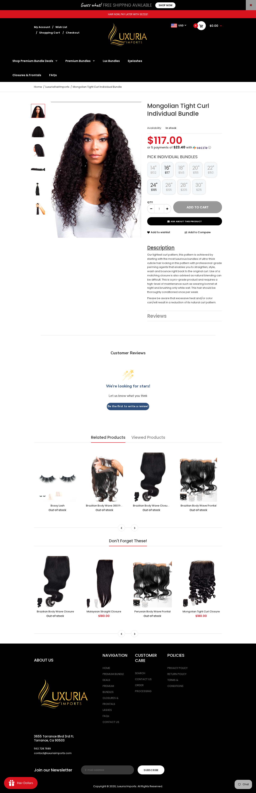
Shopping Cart (49, 33)
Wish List (61, 27)
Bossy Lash (58, 505)
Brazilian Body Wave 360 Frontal (106, 505)
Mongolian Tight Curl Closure (201, 611)
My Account (42, 27)
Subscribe (151, 770)
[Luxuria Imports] (128, 48)
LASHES (107, 710)
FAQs (106, 716)
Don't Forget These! (128, 541)
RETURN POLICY (176, 674)
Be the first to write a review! (128, 406)
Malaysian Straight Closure (104, 611)
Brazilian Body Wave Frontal (198, 505)
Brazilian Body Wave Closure (151, 505)
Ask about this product (186, 221)
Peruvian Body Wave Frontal (152, 611)
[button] (184, 147)
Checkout (72, 33)
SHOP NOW (165, 5)
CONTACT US (111, 722)
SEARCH (140, 673)
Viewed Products (148, 437)
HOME (106, 668)
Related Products (108, 437)
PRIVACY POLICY (177, 668)
